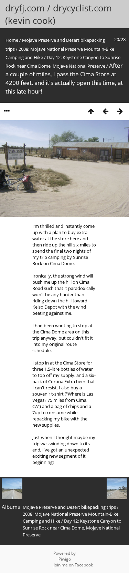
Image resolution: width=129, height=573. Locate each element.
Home (12, 40)
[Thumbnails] (91, 111)
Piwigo (64, 559)
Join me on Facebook (73, 565)
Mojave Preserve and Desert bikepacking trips (69, 507)
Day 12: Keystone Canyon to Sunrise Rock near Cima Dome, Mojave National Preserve (72, 528)
